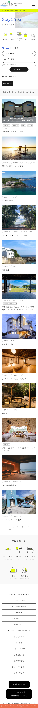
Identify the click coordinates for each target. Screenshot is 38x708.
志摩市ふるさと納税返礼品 (19, 594)
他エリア (6, 340)
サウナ (5, 128)
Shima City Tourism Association (22, 703)
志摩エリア (7, 266)
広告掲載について (19, 618)
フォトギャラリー (19, 667)
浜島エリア (7, 197)
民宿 (32, 162)
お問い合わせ (19, 684)
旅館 (12, 340)
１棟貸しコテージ (17, 231)
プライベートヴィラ (18, 300)
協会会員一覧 (19, 655)
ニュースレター (19, 600)
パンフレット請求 (19, 606)
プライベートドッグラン (10, 303)
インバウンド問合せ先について (19, 694)
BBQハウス (16, 125)
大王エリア (7, 516)
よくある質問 (19, 637)
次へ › (28, 527)
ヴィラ (23, 125)
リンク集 (19, 643)
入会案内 (19, 612)
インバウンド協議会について (19, 631)
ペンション (26, 162)
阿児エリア (7, 125)
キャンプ (30, 125)
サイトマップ (19, 673)
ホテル (14, 197)
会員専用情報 (19, 661)
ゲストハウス (16, 162)
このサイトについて (19, 649)
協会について (19, 624)
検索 (19, 69)
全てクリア (7, 83)
